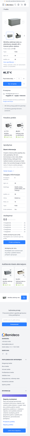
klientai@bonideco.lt (7, 344)
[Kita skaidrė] (23, 129)
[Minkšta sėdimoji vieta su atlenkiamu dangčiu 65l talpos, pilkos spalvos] (8, 272)
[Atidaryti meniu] (3, 4)
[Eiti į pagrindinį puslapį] (9, 5)
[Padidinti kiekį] (24, 78)
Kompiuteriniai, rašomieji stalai (11, 378)
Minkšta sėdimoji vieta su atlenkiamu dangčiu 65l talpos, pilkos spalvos (7, 282)
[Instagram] (6, 353)
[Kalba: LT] (25, 4)
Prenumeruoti (14, 324)
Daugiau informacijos (8, 101)
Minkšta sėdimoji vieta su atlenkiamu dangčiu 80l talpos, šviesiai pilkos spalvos (8, 134)
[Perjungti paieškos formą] (15, 4)
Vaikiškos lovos (6, 375)
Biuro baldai (5, 366)
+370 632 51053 (6, 341)
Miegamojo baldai (7, 363)
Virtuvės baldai (6, 369)
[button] (14, 359)
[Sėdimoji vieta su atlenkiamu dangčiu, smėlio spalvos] (21, 272)
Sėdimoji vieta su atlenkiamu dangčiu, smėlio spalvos (20, 282)
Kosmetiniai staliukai (8, 381)
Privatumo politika (9, 422)
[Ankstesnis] (6, 22)
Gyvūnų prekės (6, 384)
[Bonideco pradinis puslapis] (10, 334)
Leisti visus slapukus (14, 430)
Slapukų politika (8, 425)
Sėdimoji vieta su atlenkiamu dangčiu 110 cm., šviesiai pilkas (20, 134)
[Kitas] (23, 22)
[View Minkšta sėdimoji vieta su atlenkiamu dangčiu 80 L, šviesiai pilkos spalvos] (10, 36)
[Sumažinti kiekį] (14, 78)
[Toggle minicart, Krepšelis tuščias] (21, 4)
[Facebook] (2, 353)
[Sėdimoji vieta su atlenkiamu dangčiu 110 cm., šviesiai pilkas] (20, 125)
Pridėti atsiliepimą (14, 242)
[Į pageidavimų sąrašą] (24, 84)
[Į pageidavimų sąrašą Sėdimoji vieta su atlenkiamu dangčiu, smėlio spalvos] (23, 270)
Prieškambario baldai (8, 372)
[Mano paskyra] (18, 4)
